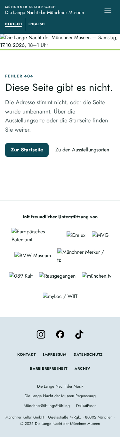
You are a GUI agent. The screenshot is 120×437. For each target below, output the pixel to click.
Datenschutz (88, 354)
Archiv (82, 368)
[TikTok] (79, 334)
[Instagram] (41, 334)
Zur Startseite (27, 149)
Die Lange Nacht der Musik (60, 386)
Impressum (55, 354)
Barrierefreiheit (49, 368)
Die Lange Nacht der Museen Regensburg (60, 396)
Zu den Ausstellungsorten (82, 149)
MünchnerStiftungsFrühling (47, 406)
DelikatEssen (86, 406)
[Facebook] (60, 334)
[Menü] (108, 10)
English (36, 24)
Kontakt (26, 354)
